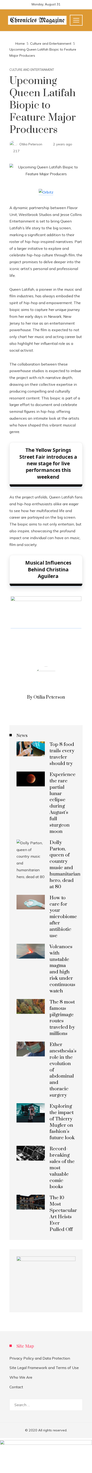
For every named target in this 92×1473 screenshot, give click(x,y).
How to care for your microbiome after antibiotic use (63, 917)
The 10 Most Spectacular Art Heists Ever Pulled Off (63, 1213)
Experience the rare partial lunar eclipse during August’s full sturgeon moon (62, 803)
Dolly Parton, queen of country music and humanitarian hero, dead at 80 (65, 865)
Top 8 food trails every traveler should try (62, 754)
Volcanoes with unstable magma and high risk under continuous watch (62, 969)
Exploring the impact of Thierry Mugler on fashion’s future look (62, 1122)
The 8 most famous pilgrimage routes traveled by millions (62, 1018)
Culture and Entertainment (31, 69)
